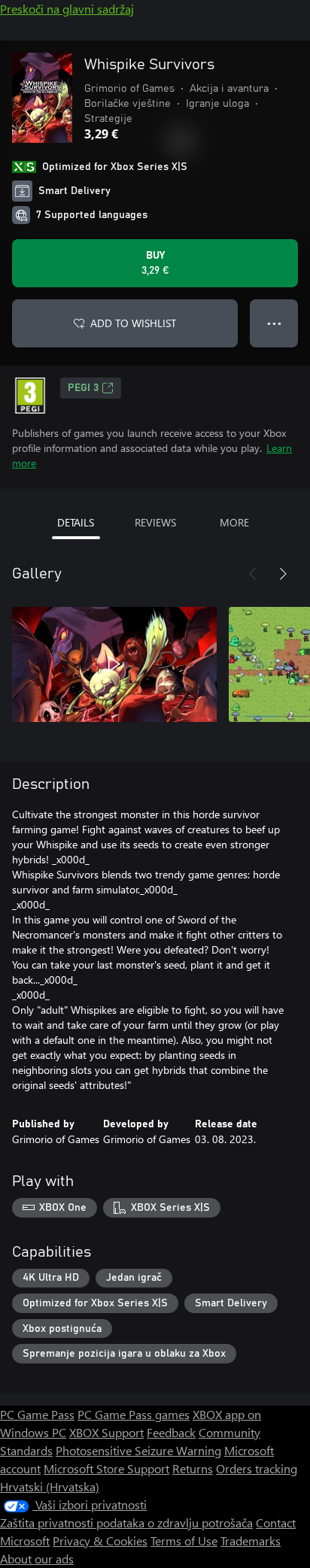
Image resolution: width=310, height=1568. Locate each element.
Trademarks (250, 1540)
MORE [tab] (234, 522)
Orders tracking (256, 1468)
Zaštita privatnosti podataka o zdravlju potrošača (126, 1522)
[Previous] (253, 573)
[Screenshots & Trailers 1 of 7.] (114, 664)
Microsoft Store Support (106, 1468)
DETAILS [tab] (75, 522)
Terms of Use (183, 1540)
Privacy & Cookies (100, 1540)
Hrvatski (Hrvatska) (49, 1486)
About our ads (37, 1558)
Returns (192, 1468)
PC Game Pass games (134, 1414)
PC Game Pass (37, 1414)
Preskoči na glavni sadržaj (67, 9)
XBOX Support (106, 1432)
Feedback (171, 1432)
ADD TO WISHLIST (133, 323)
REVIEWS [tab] (155, 522)
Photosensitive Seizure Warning (138, 1450)
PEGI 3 (83, 388)
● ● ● (274, 323)
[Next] (283, 573)
